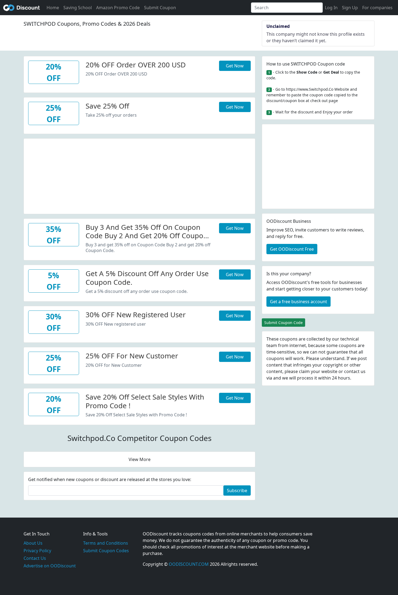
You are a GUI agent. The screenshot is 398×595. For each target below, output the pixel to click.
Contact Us (35, 558)
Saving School (77, 8)
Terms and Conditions (105, 543)
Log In (331, 8)
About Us (33, 543)
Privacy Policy (37, 551)
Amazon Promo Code (118, 8)
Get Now (235, 66)
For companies (377, 8)
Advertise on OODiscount (50, 566)
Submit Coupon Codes (106, 551)
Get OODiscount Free (292, 249)
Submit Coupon (160, 8)
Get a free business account (298, 302)
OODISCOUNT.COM (189, 564)
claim (304, 371)
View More (140, 459)
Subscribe (237, 490)
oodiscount (21, 7)
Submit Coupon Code (283, 322)
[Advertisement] (139, 176)
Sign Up (350, 8)
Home (53, 8)
